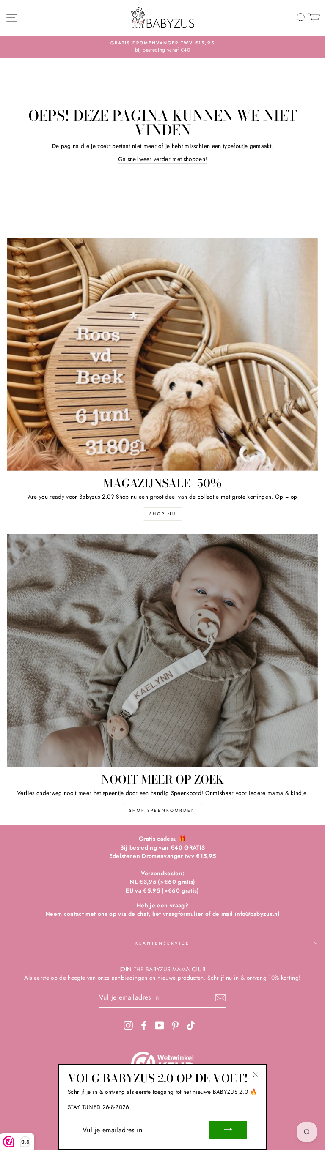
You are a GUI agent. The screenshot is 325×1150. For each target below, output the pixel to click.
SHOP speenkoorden (162, 810)
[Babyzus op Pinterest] (175, 1025)
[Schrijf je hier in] (220, 998)
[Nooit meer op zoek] (162, 650)
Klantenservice (162, 943)
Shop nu (162, 514)
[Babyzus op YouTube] (159, 1025)
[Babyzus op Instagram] (128, 1025)
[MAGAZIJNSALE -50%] (162, 354)
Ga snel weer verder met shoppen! (162, 159)
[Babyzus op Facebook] (144, 1025)
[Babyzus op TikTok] (191, 1025)
